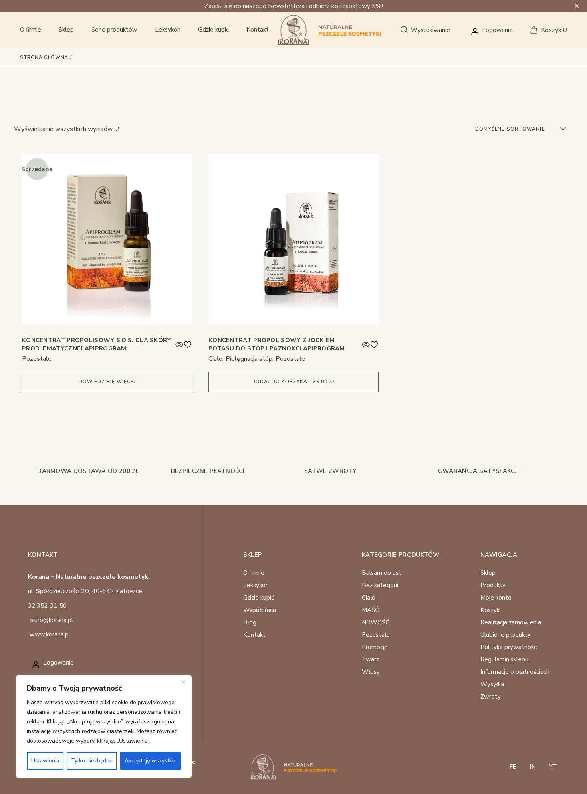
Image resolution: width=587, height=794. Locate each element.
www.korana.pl (50, 634)
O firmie (253, 573)
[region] (104, 726)
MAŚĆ (370, 610)
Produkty (493, 585)
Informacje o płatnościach (514, 672)
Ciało (215, 358)
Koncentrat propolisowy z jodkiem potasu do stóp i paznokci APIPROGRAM (276, 344)
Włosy (371, 672)
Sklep (488, 573)
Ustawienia (45, 760)
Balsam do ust (381, 573)
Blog (249, 622)
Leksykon (256, 585)
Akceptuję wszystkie (150, 760)
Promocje (375, 647)
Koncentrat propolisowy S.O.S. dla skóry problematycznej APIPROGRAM (96, 344)
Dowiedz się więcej (107, 381)
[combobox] (521, 129)
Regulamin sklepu (504, 659)
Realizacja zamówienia (510, 622)
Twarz (370, 659)
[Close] (183, 682)
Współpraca (259, 610)
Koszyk (490, 610)
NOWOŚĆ (375, 622)
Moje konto (496, 598)
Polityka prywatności (509, 647)
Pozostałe (37, 358)
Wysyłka (492, 684)
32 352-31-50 (47, 606)
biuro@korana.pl (51, 620)
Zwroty (490, 697)
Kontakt (254, 635)
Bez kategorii (380, 585)
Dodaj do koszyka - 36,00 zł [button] (294, 381)
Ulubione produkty (505, 635)
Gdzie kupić (258, 598)
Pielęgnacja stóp (249, 358)
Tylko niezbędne (92, 760)
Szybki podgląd (179, 345)
